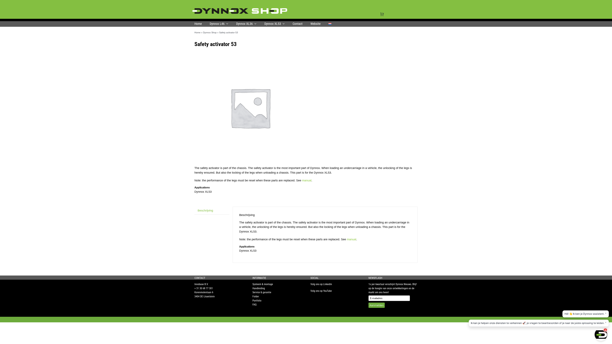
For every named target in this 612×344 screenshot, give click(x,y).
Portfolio (256, 300)
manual (306, 180)
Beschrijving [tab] (205, 210)
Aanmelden (377, 305)
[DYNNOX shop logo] (240, 9)
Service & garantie (261, 292)
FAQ (254, 304)
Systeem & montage (262, 284)
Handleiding (258, 288)
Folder (255, 296)
